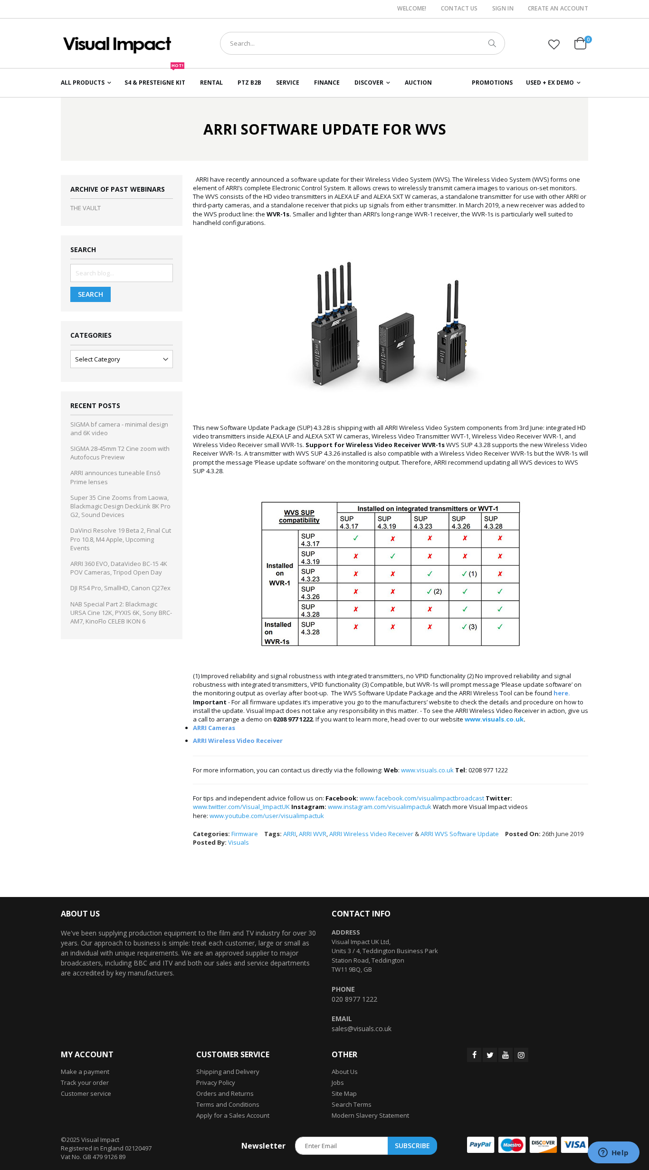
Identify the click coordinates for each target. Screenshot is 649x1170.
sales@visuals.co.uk (361, 1028)
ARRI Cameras (214, 727)
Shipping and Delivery (227, 1071)
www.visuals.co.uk (494, 719)
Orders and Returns (225, 1093)
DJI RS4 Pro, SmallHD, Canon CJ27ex (120, 588)
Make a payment (85, 1071)
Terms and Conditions (227, 1104)
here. (562, 693)
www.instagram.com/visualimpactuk (379, 806)
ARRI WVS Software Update (459, 833)
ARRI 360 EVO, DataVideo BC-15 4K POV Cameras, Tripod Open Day (118, 567)
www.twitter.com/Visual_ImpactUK (241, 806)
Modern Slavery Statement (370, 1115)
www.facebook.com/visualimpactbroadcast (422, 798)
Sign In (503, 8)
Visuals (238, 842)
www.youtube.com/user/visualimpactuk (267, 815)
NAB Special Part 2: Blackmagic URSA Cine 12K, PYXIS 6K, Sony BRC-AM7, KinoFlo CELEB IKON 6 (121, 612)
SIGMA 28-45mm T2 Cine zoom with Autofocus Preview (120, 452)
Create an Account (558, 8)
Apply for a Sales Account (232, 1115)
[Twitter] (490, 1055)
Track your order (85, 1082)
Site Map (344, 1093)
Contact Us (459, 8)
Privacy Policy (215, 1082)
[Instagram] (521, 1055)
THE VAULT (85, 208)
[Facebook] (474, 1055)
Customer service (86, 1093)
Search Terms (352, 1104)
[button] (554, 44)
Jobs (338, 1082)
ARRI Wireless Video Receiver (238, 740)
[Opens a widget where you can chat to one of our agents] (613, 1153)
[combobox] (362, 43)
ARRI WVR (312, 833)
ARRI (289, 833)
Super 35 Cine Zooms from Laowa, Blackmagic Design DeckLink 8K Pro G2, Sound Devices (120, 506)
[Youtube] (505, 1055)
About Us (345, 1071)
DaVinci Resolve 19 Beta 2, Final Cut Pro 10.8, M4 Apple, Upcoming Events (120, 539)
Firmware (244, 833)
